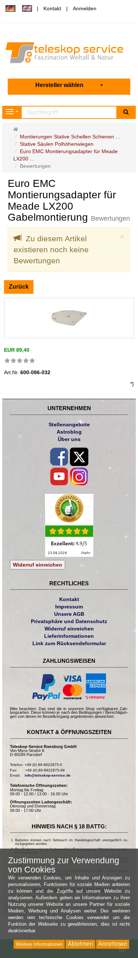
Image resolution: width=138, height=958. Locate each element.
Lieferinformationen (69, 636)
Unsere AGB (69, 614)
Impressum (69, 607)
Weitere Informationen (39, 944)
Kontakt (52, 8)
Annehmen (112, 944)
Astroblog (69, 432)
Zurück (19, 286)
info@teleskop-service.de (48, 775)
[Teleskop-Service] (69, 54)
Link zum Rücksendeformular (69, 643)
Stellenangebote (69, 424)
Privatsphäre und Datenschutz (69, 621)
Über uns (69, 439)
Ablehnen (80, 944)
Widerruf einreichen (37, 565)
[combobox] (69, 85)
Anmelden (84, 8)
